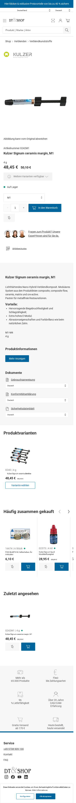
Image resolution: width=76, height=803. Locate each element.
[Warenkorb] (68, 21)
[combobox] (33, 10)
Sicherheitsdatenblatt (22, 408)
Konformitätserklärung (23, 394)
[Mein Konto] (60, 21)
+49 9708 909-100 (14, 749)
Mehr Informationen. (40, 790)
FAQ (6, 760)
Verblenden (20, 41)
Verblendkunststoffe (41, 41)
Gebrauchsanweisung (23, 379)
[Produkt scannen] (53, 21)
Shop (8, 41)
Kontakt (8, 754)
